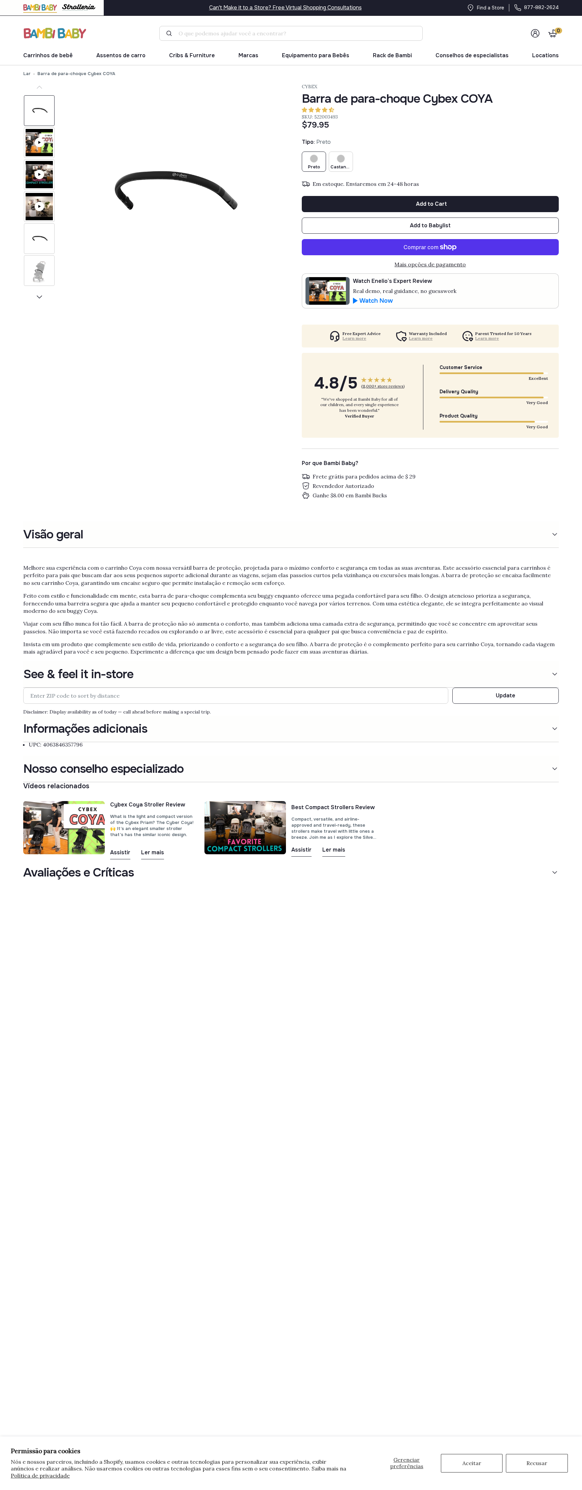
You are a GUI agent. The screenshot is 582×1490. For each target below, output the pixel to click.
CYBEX (309, 87)
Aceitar (471, 1463)
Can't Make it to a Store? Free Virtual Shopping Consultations (285, 7)
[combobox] (294, 33)
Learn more (354, 338)
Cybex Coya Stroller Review (147, 804)
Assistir (120, 852)
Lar (27, 73)
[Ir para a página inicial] (55, 33)
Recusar (536, 1463)
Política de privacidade (40, 1475)
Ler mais (152, 852)
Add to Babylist (430, 225)
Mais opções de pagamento (430, 264)
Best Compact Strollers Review (333, 807)
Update (505, 695)
